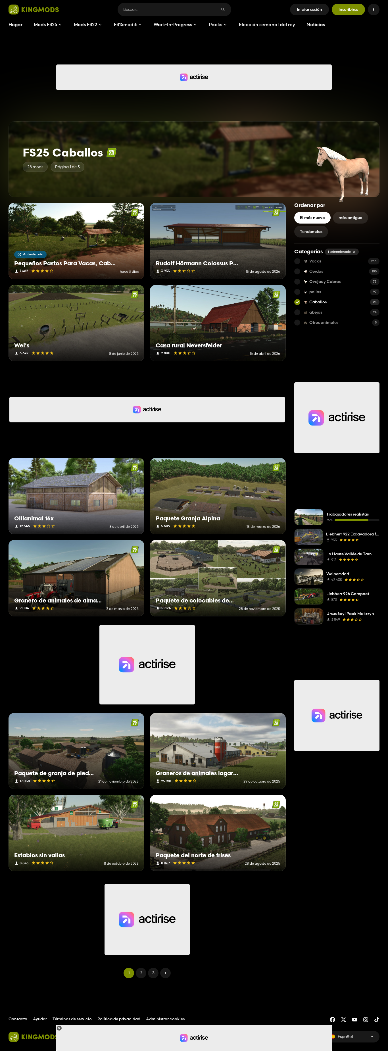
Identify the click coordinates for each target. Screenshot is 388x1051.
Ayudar (40, 1018)
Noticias (315, 24)
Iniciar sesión (309, 9)
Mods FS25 (45, 24)
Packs (215, 24)
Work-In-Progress (173, 24)
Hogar (15, 24)
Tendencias (311, 231)
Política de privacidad (118, 1018)
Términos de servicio (72, 1018)
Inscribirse (348, 9)
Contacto (18, 1018)
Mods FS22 (85, 24)
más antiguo (350, 217)
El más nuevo (312, 217)
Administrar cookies (165, 1019)
